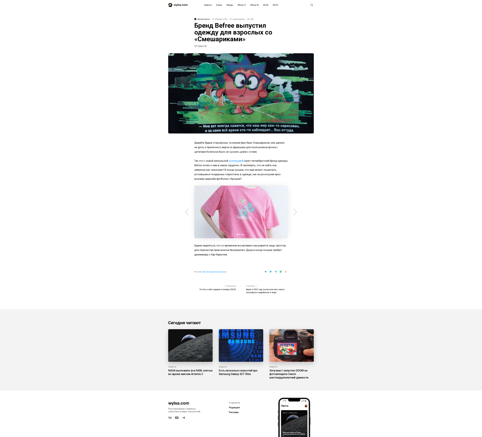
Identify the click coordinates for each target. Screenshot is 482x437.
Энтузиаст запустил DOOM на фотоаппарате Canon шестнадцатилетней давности (288, 374)
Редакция (234, 407)
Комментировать (239, 19)
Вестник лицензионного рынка (214, 272)
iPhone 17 (242, 5)
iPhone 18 (254, 5)
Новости (208, 5)
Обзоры (229, 5)
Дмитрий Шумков (203, 19)
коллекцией (236, 160)
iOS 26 (265, 5)
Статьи (219, 5)
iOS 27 (275, 5)
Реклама (234, 412)
